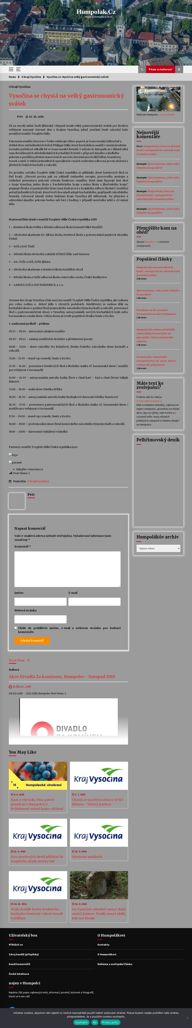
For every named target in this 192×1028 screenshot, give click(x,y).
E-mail (72, 592)
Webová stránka (25, 610)
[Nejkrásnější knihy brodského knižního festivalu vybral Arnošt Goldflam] (38, 885)
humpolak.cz (96, 11)
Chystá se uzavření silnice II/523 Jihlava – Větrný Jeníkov (97, 802)
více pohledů (167, 114)
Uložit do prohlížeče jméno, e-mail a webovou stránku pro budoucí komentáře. (69, 630)
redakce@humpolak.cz (149, 401)
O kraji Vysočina (19, 86)
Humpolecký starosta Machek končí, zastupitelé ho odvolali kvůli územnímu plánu (158, 150)
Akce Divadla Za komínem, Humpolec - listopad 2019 (62, 676)
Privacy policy (110, 1022)
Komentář (22, 546)
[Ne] (187, 1018)
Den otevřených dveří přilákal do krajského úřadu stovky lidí (37, 859)
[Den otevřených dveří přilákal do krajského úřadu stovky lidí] (38, 833)
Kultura (14, 669)
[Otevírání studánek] (99, 833)
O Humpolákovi (107, 954)
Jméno (18, 592)
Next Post (17, 660)
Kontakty (103, 944)
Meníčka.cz (151, 241)
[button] (142, 69)
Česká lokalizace (19, 974)
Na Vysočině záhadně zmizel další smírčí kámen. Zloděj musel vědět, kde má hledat (99, 913)
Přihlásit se (16, 944)
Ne (95, 1022)
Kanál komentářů (19, 964)
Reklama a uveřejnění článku (115, 964)
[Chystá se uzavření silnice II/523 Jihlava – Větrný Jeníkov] (99, 776)
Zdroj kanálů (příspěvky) (24, 954)
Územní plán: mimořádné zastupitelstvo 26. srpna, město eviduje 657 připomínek (156, 360)
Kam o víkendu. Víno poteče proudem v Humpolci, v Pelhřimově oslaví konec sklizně (37, 804)
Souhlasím (81, 1022)
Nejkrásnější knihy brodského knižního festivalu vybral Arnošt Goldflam (37, 913)
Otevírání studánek (87, 857)
